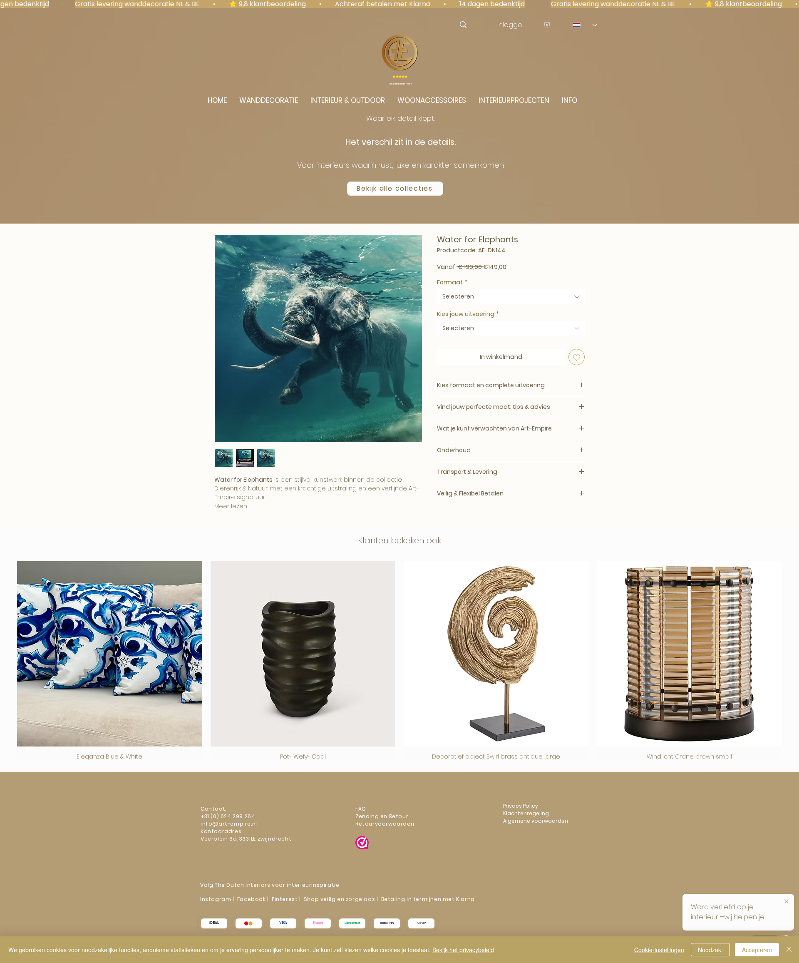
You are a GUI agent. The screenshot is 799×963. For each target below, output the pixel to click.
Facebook (251, 899)
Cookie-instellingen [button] (659, 950)
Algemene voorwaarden (535, 820)
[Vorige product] (5, 661)
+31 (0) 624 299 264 (228, 816)
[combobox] (511, 296)
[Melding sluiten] (786, 902)
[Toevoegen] (576, 357)
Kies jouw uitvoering (468, 314)
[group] (399, 661)
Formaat (452, 282)
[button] (547, 24)
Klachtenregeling (526, 813)
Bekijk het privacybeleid (463, 950)
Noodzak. (710, 950)
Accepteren (757, 950)
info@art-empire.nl (229, 823)
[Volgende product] (794, 661)
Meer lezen (230, 506)
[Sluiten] (789, 949)
